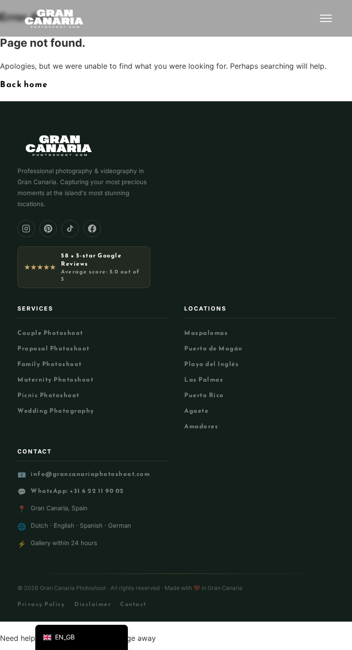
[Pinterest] (48, 228)
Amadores (201, 426)
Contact (133, 604)
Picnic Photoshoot (48, 394)
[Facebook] (92, 228)
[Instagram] (26, 228)
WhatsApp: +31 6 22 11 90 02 (77, 490)
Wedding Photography (55, 410)
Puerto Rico (204, 394)
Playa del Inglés (211, 363)
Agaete (196, 410)
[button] (81, 637)
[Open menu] (326, 18)
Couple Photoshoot (50, 332)
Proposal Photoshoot (53, 348)
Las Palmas (203, 379)
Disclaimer (92, 604)
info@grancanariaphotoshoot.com (90, 474)
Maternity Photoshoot (55, 379)
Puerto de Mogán (213, 348)
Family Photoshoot (49, 363)
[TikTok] (70, 228)
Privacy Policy (41, 604)
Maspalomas (206, 332)
